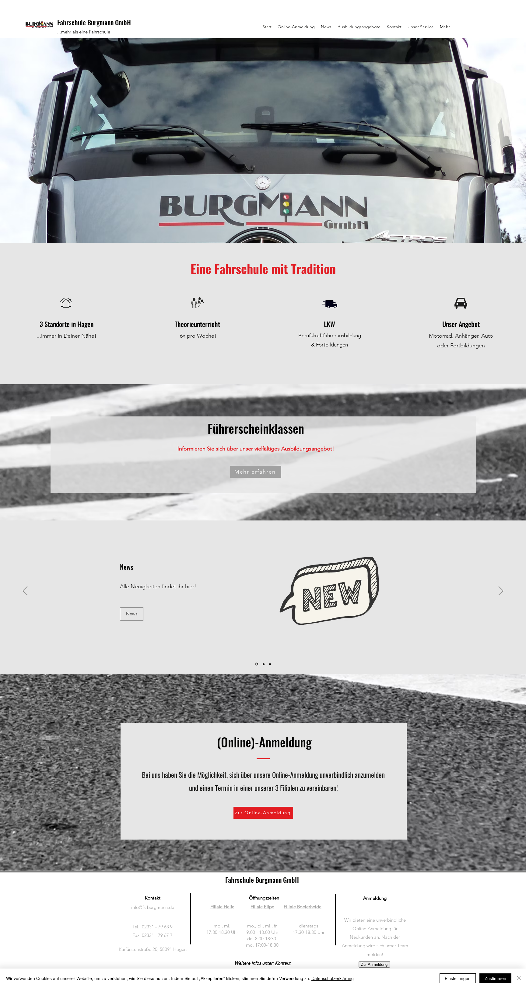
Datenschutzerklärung (332, 978)
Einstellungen (458, 978)
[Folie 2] (263, 228)
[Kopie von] (270, 664)
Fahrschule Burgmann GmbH (94, 22)
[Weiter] (493, 141)
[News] (256, 664)
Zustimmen (495, 978)
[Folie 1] (257, 228)
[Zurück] (33, 141)
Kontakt (282, 963)
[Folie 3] (268, 228)
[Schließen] (518, 978)
